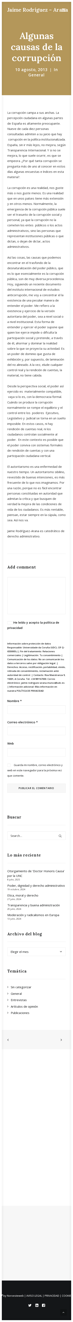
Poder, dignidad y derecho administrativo (36, 885)
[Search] (36, 835)
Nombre (14, 701)
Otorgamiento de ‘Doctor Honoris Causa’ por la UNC (35, 873)
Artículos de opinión (24, 1006)
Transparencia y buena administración (33, 905)
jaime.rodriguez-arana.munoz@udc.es (42, 682)
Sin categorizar (21, 987)
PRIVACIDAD (52, 1295)
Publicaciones (20, 1013)
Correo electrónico (22, 722)
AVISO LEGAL (34, 1295)
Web (10, 743)
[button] (63, 10)
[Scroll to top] (63, 1312)
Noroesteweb (15, 1295)
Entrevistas (19, 1000)
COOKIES (67, 1295)
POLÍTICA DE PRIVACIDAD (30, 690)
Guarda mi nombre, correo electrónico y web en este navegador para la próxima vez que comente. (35, 770)
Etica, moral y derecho (22, 895)
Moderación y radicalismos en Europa (33, 915)
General (36, 75)
